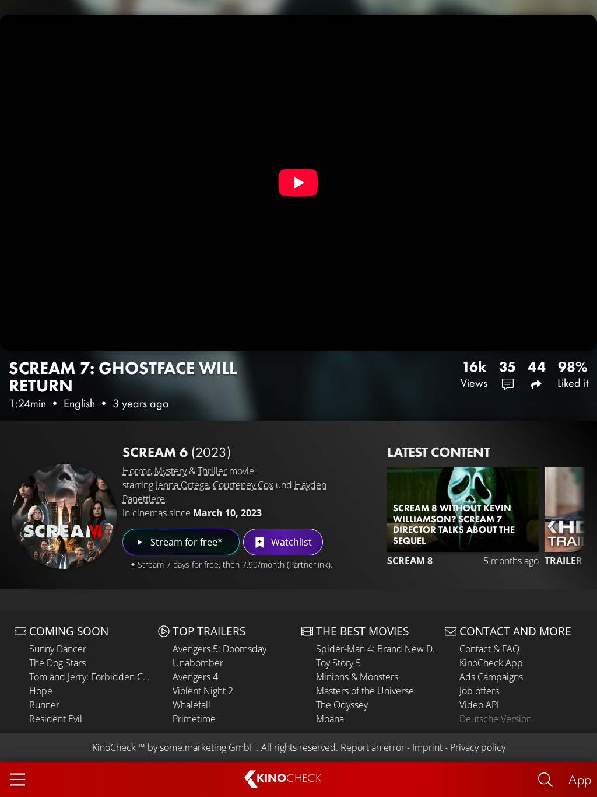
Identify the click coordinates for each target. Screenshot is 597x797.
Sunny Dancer (57, 649)
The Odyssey (342, 705)
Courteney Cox (243, 484)
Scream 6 (176, 452)
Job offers (479, 691)
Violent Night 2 (203, 691)
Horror (136, 470)
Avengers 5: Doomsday (219, 649)
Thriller (212, 470)
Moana (330, 719)
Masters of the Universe (365, 691)
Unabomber (198, 663)
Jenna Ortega (182, 484)
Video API (479, 705)
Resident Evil (55, 719)
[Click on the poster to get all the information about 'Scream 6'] (64, 516)
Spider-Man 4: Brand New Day (377, 649)
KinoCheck (114, 747)
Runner (44, 705)
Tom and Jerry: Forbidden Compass (90, 677)
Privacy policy (477, 747)
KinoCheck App (491, 663)
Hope (40, 691)
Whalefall (191, 705)
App (579, 779)
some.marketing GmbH (208, 747)
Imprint (427, 747)
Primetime (194, 719)
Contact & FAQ (489, 649)
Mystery (170, 470)
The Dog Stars (57, 663)
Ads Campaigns (491, 677)
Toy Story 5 (338, 663)
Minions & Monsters (357, 677)
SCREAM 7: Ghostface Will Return (123, 377)
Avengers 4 (195, 677)
